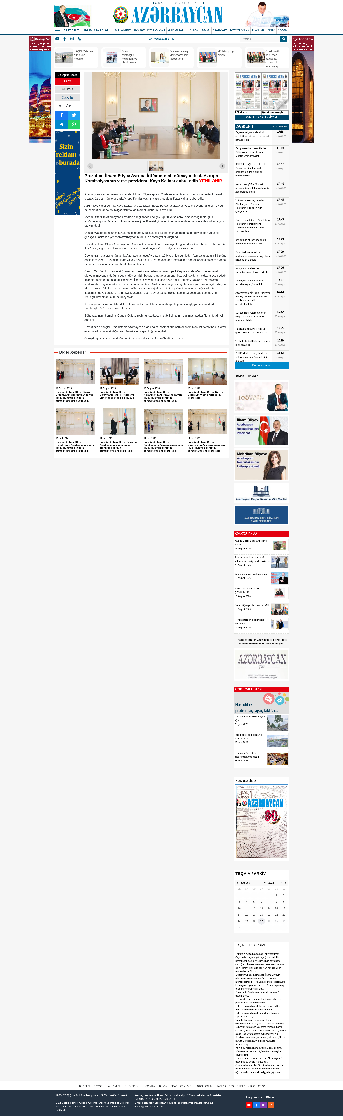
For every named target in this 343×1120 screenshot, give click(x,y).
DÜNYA (194, 30)
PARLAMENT (122, 30)
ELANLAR (258, 30)
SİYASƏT (139, 30)
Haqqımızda (254, 1097)
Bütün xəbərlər (279, 126)
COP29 (282, 30)
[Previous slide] (90, 166)
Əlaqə (270, 1097)
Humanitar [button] (176, 30)
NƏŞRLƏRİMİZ (237, 1086)
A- (60, 105)
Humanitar (149, 1086)
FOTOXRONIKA (239, 30)
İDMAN (205, 30)
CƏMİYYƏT (220, 30)
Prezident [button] (71, 30)
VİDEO (271, 30)
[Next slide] (222, 166)
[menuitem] (156, 166)
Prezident (84, 1086)
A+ (68, 106)
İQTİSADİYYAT (156, 30)
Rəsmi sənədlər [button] (97, 30)
